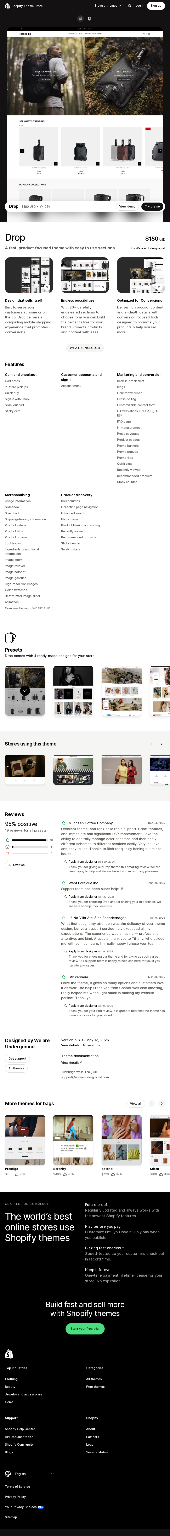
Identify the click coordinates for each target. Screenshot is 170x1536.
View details (70, 1045)
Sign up (156, 5)
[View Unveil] (73, 691)
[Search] (129, 5)
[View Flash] (122, 691)
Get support (17, 1058)
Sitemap (11, 1517)
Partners (92, 1437)
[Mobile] (89, 18)
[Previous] (151, 744)
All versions (91, 1045)
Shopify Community (19, 1444)
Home (9, 1402)
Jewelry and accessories (23, 1394)
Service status (97, 1452)
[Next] (161, 744)
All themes (16, 1068)
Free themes (95, 1387)
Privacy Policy (15, 1497)
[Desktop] (80, 18)
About (90, 1429)
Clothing (11, 1379)
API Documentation (19, 1437)
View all (136, 1103)
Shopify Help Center (20, 1429)
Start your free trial (85, 1329)
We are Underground (150, 248)
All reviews (16, 865)
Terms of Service (17, 1487)
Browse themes (106, 5)
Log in (140, 5)
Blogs (9, 1452)
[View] (25, 770)
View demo (127, 206)
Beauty (10, 1387)
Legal (90, 1444)
